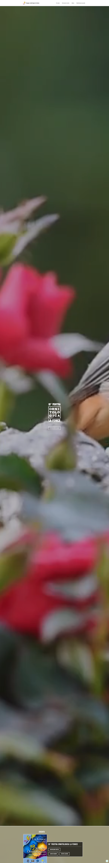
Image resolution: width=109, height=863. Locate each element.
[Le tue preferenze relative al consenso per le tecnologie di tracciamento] (107, 861)
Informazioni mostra (65, 3)
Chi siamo (58, 3)
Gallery (73, 3)
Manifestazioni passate (81, 3)
